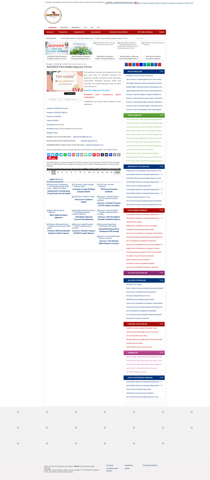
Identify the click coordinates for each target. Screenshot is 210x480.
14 (107, 172)
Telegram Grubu (52, 133)
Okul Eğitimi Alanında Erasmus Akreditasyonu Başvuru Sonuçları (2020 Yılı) (83, 219)
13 (102, 172)
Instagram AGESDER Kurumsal (57, 108)
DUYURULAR (51, 38)
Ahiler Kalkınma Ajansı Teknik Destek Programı (142, 153)
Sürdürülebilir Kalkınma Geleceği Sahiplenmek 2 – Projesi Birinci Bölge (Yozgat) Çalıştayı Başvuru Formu (145, 193)
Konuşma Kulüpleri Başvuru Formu (138, 197)
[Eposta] (152, 64)
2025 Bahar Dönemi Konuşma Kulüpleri (139, 393)
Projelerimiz (62, 32)
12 (98, 172)
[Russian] (175, 3)
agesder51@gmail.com (89, 141)
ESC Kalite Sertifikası (145, 32)
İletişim (161, 32)
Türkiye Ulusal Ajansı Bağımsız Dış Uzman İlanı (142, 332)
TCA (85, 27)
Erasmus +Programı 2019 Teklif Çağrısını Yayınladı (143, 142)
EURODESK (64, 27)
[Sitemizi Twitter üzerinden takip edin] (156, 28)
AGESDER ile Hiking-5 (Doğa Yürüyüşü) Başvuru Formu (105, 58)
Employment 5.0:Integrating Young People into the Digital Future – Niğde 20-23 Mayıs (58, 193)
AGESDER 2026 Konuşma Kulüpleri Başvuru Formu (143, 178)
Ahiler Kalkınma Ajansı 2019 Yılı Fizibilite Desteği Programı (145, 131)
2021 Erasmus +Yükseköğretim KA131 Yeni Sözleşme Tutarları (145, 79)
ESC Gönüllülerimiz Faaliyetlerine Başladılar (141, 241)
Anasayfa (52, 27)
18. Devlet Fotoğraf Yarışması (136, 372)
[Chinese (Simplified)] (119, 3)
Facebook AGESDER (54, 116)
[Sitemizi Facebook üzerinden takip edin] (152, 28)
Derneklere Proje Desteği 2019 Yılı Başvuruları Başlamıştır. (145, 138)
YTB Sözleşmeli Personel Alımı (136, 336)
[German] (141, 3)
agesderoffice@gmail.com (82, 137)
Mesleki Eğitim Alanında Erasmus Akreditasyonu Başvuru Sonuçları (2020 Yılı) (145, 87)
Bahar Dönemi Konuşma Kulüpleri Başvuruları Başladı (144, 288)
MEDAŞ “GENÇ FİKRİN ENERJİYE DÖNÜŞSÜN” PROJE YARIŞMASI (145, 357)
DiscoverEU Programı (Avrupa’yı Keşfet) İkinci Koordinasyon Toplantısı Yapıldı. (145, 204)
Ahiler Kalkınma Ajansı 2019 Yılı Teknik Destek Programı (145, 134)
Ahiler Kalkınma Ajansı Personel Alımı (139, 347)
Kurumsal (50, 32)
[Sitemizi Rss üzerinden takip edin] (164, 28)
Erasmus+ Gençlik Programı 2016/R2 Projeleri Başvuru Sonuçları (83, 233)
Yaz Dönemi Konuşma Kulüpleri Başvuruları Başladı (144, 201)
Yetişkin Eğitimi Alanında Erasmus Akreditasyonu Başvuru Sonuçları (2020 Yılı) (145, 91)
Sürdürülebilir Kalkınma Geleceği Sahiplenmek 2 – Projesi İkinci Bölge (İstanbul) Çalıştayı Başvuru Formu (145, 189)
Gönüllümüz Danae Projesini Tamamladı (140, 256)
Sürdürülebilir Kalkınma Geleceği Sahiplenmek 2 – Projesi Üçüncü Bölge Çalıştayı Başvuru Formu (94, 38)
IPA (98, 27)
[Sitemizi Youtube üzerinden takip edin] (160, 28)
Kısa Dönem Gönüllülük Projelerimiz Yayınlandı (142, 267)
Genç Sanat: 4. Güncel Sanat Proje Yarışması (141, 368)
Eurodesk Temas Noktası (118, 32)
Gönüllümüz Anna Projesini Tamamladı (139, 76)
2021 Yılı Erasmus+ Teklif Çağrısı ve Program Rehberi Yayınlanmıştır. (145, 119)
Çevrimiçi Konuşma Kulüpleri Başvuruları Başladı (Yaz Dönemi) (145, 237)
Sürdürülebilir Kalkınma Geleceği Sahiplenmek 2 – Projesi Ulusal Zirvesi (145, 174)
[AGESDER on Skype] (155, 64)
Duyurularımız (96, 32)
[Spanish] (182, 3)
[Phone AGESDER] (159, 64)
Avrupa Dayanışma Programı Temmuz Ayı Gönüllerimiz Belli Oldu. (145, 252)
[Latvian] (160, 3)
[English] (131, 3)
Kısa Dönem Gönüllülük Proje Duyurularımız (141, 292)
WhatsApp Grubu (53, 125)
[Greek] (148, 3)
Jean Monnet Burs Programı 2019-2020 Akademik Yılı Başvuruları (145, 146)
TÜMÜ (117, 172)
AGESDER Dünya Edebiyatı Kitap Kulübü (140, 229)
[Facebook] (126, 64)
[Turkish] (189, 3)
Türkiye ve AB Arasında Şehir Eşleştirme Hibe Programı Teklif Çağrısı (58, 233)
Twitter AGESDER (53, 120)
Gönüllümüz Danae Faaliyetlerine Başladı (140, 263)
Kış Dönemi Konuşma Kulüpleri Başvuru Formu (142, 397)
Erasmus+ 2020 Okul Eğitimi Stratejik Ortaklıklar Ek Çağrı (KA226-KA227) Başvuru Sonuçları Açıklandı (145, 94)
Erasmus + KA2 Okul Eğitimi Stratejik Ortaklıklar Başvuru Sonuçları (109, 219)
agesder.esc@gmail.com (94, 145)
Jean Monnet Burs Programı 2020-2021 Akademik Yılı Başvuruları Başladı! (145, 127)
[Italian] (154, 3)
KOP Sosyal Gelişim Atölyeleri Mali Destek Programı (144, 161)
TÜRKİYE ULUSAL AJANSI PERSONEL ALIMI (141, 328)
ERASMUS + (76, 27)
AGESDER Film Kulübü (134, 222)
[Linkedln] (141, 64)
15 (111, 172)
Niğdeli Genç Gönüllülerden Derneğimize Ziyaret (142, 248)
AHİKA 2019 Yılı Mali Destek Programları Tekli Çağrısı (144, 123)
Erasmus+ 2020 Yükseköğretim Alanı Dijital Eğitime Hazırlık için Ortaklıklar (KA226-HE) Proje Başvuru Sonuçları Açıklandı (145, 109)
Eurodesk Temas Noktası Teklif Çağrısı (139, 149)
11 (94, 172)
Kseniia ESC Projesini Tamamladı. (137, 318)
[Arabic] (108, 3)
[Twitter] (133, 64)
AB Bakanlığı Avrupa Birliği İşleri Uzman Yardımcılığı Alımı (145, 339)
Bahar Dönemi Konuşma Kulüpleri (138, 260)
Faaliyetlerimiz (79, 32)
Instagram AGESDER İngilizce (57, 112)
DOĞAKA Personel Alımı (134, 343)
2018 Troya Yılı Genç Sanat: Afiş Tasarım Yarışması (143, 364)
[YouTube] (137, 64)
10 (89, 172)
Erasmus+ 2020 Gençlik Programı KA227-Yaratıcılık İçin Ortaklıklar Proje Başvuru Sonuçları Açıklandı (145, 98)
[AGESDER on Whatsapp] (148, 64)
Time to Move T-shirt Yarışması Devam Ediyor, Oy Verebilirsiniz (145, 361)
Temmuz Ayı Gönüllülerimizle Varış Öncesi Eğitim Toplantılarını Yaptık (145, 244)
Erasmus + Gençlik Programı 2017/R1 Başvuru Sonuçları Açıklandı (109, 205)
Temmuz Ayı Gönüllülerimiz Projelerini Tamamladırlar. (144, 233)
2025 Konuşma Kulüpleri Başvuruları (138, 186)
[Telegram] (144, 64)
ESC (92, 27)
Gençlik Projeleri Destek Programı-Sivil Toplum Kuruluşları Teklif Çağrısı (145, 157)
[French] (136, 2)
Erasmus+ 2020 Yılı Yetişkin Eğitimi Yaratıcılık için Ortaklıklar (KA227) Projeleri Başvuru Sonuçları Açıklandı (145, 106)
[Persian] (167, 3)
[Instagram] (130, 64)
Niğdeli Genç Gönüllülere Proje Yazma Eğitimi (141, 226)
